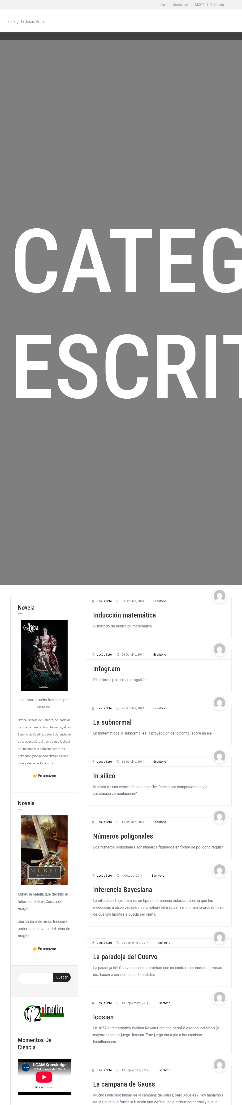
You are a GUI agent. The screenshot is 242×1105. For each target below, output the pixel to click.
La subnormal (112, 722)
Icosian (103, 1017)
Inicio (163, 5)
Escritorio (159, 601)
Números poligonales (123, 836)
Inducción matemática (124, 615)
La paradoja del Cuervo (125, 957)
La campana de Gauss (124, 1084)
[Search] (227, 36)
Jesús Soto (104, 601)
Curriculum (181, 5)
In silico (104, 776)
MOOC (200, 5)
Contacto (217, 5)
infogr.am (106, 669)
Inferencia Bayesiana (122, 889)
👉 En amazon (44, 776)
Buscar (62, 977)
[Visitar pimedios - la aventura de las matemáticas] (44, 1013)
